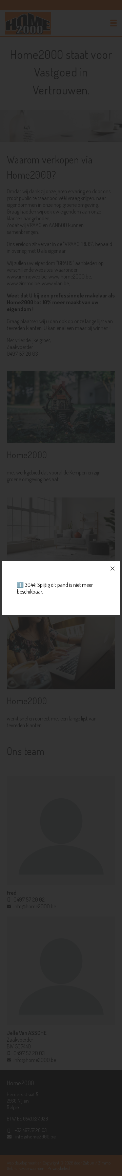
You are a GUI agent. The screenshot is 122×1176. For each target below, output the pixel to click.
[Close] (112, 568)
